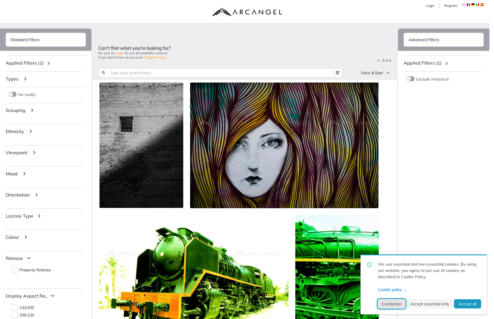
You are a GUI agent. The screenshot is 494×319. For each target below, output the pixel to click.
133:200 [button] (26, 307)
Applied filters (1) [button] (25, 63)
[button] (468, 4)
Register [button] (450, 5)
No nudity (27, 94)
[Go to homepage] (247, 12)
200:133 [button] (26, 315)
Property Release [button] (35, 270)
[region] (46, 63)
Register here (155, 57)
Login (430, 5)
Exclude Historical (432, 79)
